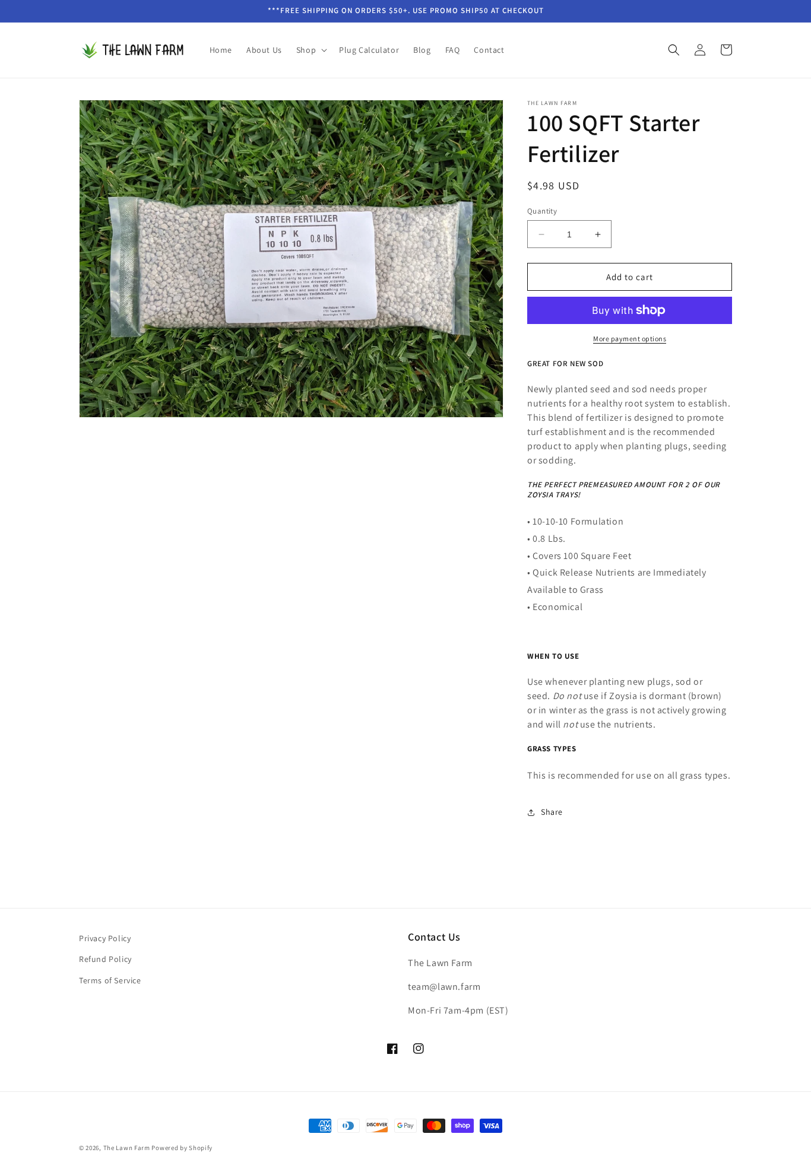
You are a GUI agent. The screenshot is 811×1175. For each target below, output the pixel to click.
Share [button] (552, 811)
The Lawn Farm (126, 1148)
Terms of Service (110, 980)
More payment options (629, 338)
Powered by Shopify (182, 1148)
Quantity (542, 211)
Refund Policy (105, 959)
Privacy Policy (105, 938)
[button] (310, 49)
